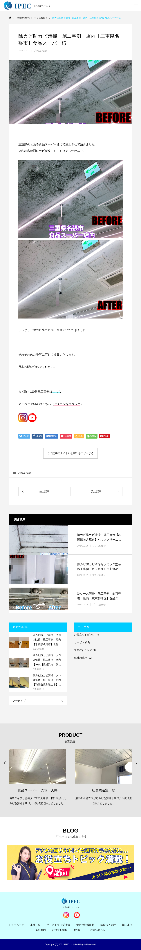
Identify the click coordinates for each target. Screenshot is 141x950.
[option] (37, 778)
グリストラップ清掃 (58, 924)
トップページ (16, 924)
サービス (79, 642)
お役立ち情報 (59, 930)
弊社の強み (80, 657)
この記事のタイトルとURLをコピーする (70, 453)
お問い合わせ (98, 930)
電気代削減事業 (85, 924)
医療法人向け (108, 924)
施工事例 (127, 924)
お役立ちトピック (84, 634)
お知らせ (79, 930)
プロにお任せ (40, 50)
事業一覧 (35, 924)
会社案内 (40, 930)
